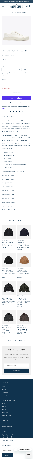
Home (8, 12)
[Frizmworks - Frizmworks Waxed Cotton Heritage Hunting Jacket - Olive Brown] (24, 288)
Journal (4, 386)
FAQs (3, 403)
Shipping (4, 406)
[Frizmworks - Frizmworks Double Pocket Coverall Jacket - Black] (9, 260)
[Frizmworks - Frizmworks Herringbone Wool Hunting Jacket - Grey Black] (9, 317)
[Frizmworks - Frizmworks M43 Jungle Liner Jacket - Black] (9, 232)
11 (4, 76)
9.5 (20, 72)
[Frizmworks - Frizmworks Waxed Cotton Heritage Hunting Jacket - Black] (9, 288)
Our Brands (5, 392)
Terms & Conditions (7, 426)
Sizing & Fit (5, 412)
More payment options (16, 103)
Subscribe (16, 370)
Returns (4, 409)
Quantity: (4, 79)
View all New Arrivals (15, 341)
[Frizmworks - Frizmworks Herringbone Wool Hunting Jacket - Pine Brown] (24, 317)
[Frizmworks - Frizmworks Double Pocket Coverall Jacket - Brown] (24, 260)
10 (25, 72)
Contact (4, 389)
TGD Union (5, 395)
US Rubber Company (8, 56)
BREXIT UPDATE (6, 415)
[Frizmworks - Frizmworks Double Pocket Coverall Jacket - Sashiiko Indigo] (24, 232)
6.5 (25, 69)
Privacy (3, 424)
